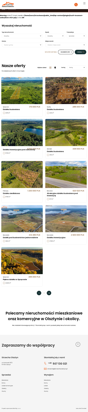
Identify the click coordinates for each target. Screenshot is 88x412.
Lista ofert (78, 408)
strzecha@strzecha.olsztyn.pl (57, 369)
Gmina (4, 41)
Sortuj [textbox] (71, 67)
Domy (3, 383)
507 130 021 (57, 363)
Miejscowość (49, 41)
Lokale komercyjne (7, 386)
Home (3, 9)
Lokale (46, 386)
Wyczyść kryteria (51, 52)
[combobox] (22, 36)
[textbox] (22, 44)
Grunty (4, 391)
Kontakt (84, 408)
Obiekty (4, 388)
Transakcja (70, 32)
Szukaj (79, 52)
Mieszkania (5, 380)
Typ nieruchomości (8, 32)
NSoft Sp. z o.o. (17, 408)
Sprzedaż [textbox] (71, 36)
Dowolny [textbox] (6, 36)
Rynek (47, 32)
